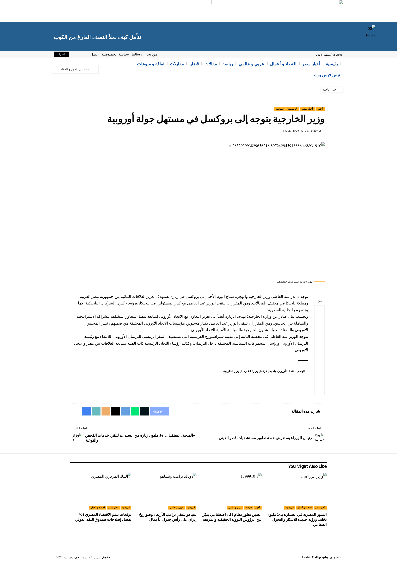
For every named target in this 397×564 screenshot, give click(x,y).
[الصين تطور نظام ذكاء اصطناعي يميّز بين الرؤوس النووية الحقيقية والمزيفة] (231, 491)
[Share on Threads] (319, 350)
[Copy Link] (319, 370)
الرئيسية (293, 108)
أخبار (320, 108)
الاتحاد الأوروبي (286, 371)
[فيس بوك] (83, 55)
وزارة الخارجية (249, 371)
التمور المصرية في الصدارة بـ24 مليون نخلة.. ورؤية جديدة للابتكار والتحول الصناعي (297, 519)
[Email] (319, 360)
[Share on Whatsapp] (319, 330)
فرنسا (263, 371)
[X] (79, 55)
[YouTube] (74, 55)
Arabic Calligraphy (314, 557)
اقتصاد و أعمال (304, 507)
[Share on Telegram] (319, 340)
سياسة (280, 108)
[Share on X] (319, 320)
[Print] (319, 380)
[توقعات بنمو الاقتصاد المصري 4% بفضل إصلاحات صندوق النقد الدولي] (100, 491)
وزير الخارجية (231, 371)
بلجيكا (272, 371)
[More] (319, 390)
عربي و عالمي (235, 507)
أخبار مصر (307, 108)
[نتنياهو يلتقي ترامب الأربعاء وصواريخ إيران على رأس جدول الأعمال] (165, 491)
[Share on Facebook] (319, 310)
